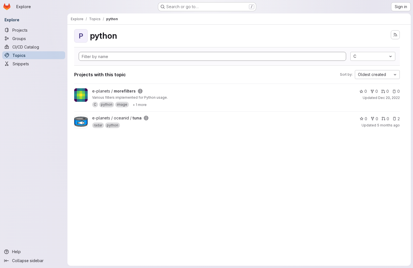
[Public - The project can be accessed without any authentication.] (140, 91)
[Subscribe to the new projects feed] (395, 34)
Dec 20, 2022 (389, 98)
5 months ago (388, 125)
